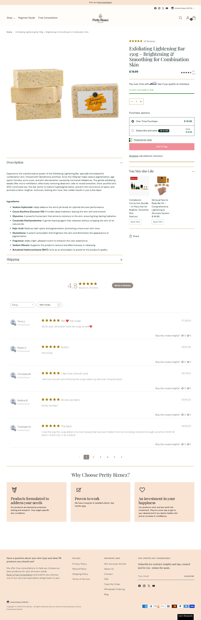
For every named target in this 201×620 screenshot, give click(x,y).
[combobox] (22, 304)
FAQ (106, 579)
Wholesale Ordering (114, 589)
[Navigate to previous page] (79, 457)
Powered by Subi (143, 139)
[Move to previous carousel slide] (185, 539)
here (84, 506)
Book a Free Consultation (20, 574)
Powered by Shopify (15, 609)
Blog (106, 594)
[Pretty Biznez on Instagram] (159, 8)
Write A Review (123, 285)
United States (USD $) (183, 8)
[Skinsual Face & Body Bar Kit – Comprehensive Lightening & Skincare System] (162, 186)
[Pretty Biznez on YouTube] (167, 8)
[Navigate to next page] (121, 457)
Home (9, 32)
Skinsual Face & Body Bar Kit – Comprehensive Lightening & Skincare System (160, 207)
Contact (108, 574)
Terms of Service (81, 579)
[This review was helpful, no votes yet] (183, 335)
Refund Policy (79, 568)
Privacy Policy (79, 563)
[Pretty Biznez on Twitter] (163, 8)
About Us (109, 568)
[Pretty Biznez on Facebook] (155, 8)
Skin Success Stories (115, 563)
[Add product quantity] (140, 102)
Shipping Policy (80, 574)
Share (136, 236)
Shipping (133, 155)
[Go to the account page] (187, 18)
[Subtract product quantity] (132, 102)
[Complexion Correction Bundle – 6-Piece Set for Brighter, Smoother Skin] (139, 186)
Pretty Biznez (27, 606)
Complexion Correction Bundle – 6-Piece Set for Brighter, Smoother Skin (139, 207)
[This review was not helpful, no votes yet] (188, 335)
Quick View (135, 222)
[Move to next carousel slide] (191, 539)
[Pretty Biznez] (100, 18)
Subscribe (189, 576)
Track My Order (112, 584)
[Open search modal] (180, 18)
